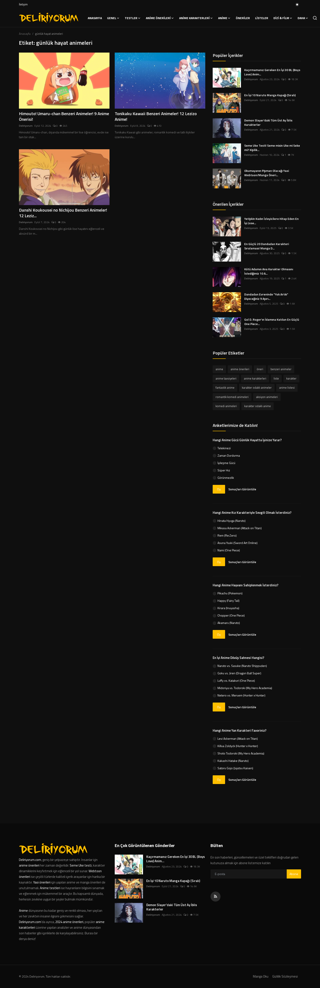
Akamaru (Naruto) (228, 622)
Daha (301, 18)
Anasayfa (95, 18)
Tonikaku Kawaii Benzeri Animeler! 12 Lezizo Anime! (156, 116)
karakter (291, 378)
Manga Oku (260, 976)
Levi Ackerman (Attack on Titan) (237, 738)
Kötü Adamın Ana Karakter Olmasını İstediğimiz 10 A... (268, 271)
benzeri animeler (281, 369)
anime (219, 369)
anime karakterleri (255, 378)
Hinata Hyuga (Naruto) (231, 520)
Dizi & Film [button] (281, 18)
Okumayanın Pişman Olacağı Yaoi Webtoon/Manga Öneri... (266, 173)
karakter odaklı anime (257, 406)
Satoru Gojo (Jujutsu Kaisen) (235, 768)
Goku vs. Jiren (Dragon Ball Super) (239, 673)
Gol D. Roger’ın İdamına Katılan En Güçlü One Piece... (271, 321)
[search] (315, 18)
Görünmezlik (225, 477)
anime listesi (287, 387)
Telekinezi (224, 448)
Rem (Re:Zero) (227, 535)
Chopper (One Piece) (231, 615)
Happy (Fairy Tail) (228, 600)
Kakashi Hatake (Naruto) (233, 760)
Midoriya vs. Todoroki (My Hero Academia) (244, 688)
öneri (260, 369)
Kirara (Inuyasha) (228, 608)
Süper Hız (223, 470)
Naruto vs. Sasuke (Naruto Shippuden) (242, 665)
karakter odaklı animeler (257, 387)
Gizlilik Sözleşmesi (285, 976)
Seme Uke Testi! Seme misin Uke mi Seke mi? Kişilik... (272, 147)
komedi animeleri (226, 406)
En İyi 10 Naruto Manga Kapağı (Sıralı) (270, 95)
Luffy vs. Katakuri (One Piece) (236, 680)
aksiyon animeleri (267, 397)
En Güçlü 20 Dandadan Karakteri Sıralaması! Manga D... (266, 246)
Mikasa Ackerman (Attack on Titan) (239, 528)
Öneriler (243, 18)
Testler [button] (131, 18)
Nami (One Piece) (228, 550)
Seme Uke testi (81, 865)
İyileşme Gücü (226, 463)
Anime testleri (50, 887)
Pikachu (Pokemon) (230, 593)
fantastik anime (225, 387)
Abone (294, 874)
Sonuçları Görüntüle (242, 489)
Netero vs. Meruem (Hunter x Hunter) (241, 695)
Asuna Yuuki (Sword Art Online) (237, 542)
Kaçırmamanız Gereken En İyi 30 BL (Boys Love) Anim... (272, 72)
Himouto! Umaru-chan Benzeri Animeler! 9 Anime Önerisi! (64, 116)
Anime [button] (222, 18)
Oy (219, 489)
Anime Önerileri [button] (158, 18)
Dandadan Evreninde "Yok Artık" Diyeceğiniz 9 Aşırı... (266, 296)
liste (276, 378)
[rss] (216, 897)
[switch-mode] (297, 4)
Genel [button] (111, 18)
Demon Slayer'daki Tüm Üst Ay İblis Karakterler (268, 122)
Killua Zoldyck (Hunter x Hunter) (237, 746)
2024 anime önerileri (69, 921)
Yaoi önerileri (42, 882)
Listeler (261, 18)
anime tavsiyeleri (226, 378)
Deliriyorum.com (30, 859)
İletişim (23, 4)
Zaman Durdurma (228, 455)
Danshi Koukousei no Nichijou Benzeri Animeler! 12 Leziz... (63, 213)
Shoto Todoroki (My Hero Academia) (240, 753)
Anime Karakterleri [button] (194, 18)
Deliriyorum (26, 126)
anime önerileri (240, 369)
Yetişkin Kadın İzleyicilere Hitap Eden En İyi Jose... (271, 221)
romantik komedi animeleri (232, 397)
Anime (24, 910)
